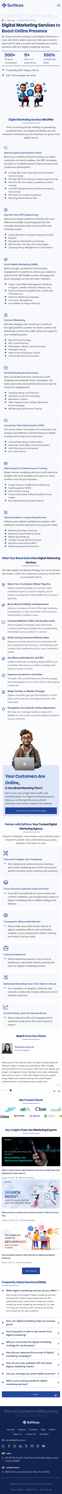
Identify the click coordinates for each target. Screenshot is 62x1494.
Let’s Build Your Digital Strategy (31, 810)
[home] (3, 20)
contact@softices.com (15, 1440)
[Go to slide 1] (3, 1090)
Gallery (52, 1429)
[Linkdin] (20, 1446)
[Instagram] (14, 1446)
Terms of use (46, 1489)
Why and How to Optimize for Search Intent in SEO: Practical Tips (30, 1214)
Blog (43, 1429)
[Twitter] (26, 1446)
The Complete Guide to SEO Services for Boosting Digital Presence (28, 1256)
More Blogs (31, 1270)
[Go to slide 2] (7, 1090)
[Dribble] (37, 1446)
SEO (17, 1298)
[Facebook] (8, 1446)
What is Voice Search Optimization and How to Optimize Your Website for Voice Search (31, 1172)
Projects (22, 1429)
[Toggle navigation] (58, 6)
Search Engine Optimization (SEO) (23, 152)
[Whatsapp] (3, 1446)
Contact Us (31, 1434)
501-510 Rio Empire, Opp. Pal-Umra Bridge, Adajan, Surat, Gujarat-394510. (31, 1459)
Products (33, 1429)
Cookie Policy (31, 1489)
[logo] (12, 6)
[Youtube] (43, 1446)
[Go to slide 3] (11, 1090)
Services (11, 20)
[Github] (32, 1446)
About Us (17, 1434)
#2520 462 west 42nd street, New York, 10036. (27, 1471)
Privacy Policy (16, 1489)
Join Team (44, 1434)
